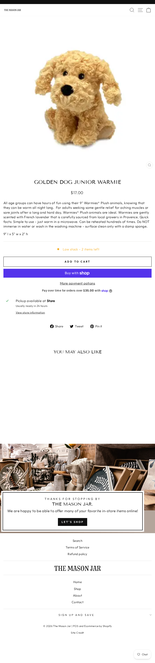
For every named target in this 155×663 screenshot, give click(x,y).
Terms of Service (77, 547)
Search (77, 541)
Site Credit (77, 632)
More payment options (77, 283)
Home (77, 582)
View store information (30, 312)
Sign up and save (77, 614)
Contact (77, 602)
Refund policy (77, 554)
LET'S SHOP (73, 521)
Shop (77, 589)
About (77, 595)
